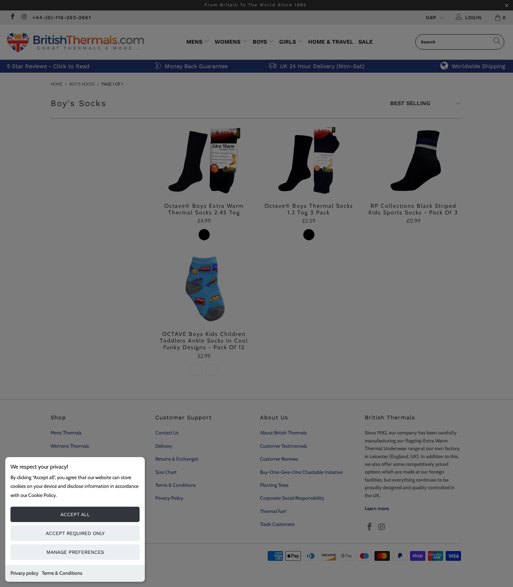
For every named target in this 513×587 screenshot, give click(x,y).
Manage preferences (75, 552)
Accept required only (75, 533)
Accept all (75, 514)
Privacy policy (24, 573)
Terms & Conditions (62, 573)
